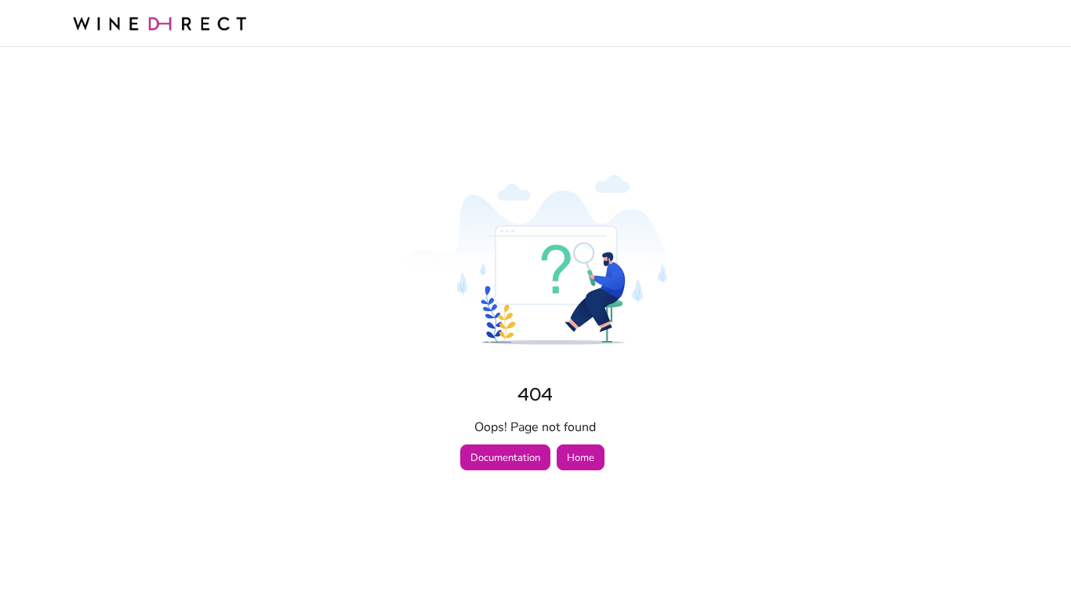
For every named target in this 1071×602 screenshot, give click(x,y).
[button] (1035, 562)
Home (580, 458)
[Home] (159, 23)
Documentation (505, 458)
